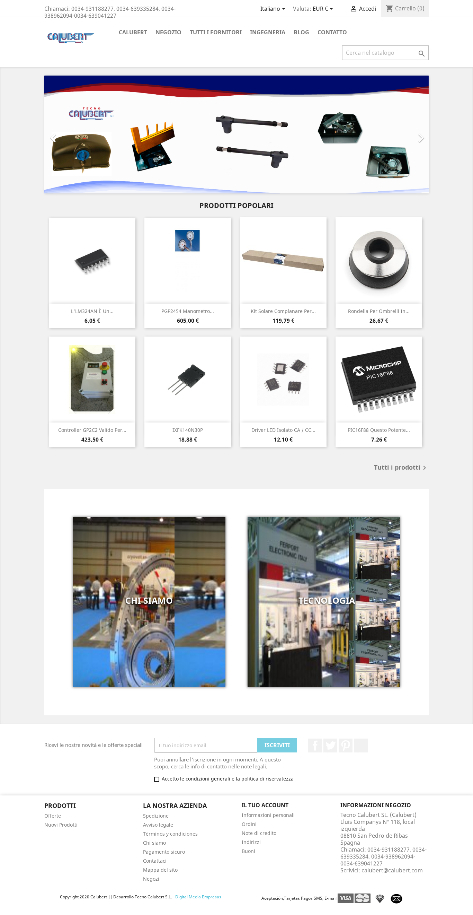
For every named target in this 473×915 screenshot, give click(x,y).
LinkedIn (361, 745)
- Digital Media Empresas (196, 897)
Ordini (249, 824)
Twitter (330, 745)
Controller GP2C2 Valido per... (92, 430)
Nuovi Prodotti (61, 824)
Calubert (133, 32)
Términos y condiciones (170, 833)
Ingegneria (267, 32)
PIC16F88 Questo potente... (379, 430)
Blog (301, 32)
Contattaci (155, 860)
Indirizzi (251, 842)
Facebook (315, 745)
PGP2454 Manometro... (187, 311)
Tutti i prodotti (401, 468)
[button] (73, 134)
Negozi (151, 878)
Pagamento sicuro (164, 851)
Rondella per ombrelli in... (379, 311)
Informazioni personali (268, 815)
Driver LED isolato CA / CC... (283, 430)
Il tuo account (265, 805)
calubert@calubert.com (392, 870)
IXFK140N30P (187, 430)
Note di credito (259, 833)
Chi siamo (154, 842)
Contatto (332, 32)
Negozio (168, 32)
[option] (236, 134)
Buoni (248, 851)
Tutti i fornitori (216, 32)
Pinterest (345, 745)
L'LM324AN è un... (92, 311)
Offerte (52, 815)
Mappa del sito (160, 869)
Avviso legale (158, 824)
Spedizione (156, 815)
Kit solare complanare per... (283, 311)
